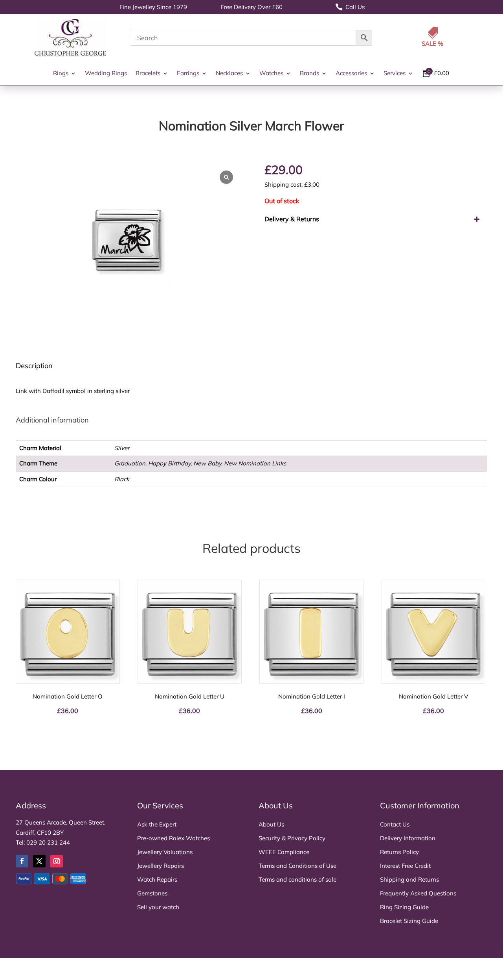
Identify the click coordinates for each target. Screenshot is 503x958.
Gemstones (152, 893)
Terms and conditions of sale (297, 879)
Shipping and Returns (409, 879)
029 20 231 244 (48, 842)
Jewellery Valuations (165, 852)
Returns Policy (399, 852)
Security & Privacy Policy (292, 838)
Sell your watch (158, 907)
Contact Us (394, 824)
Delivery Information (407, 838)
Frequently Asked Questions (418, 893)
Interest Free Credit (405, 865)
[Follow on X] (39, 861)
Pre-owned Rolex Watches (173, 838)
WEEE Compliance (284, 852)
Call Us (350, 7)
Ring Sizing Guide (404, 907)
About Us (271, 824)
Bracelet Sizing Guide (409, 921)
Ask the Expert (156, 824)
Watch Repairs (157, 879)
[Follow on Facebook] (22, 861)
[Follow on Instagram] (56, 861)
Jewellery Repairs (160, 865)
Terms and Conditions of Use (297, 865)
